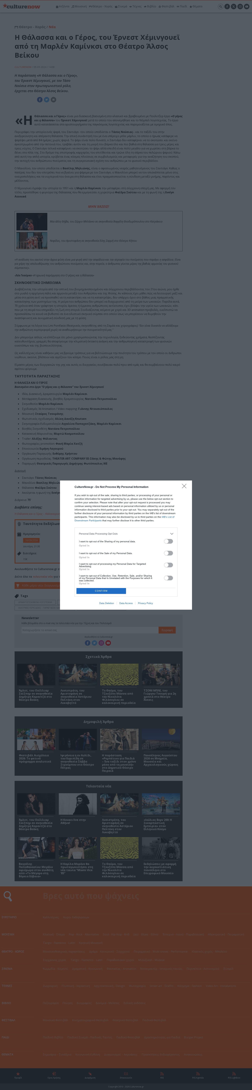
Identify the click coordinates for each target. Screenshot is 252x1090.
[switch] (168, 541)
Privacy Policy (145, 603)
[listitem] (126, 534)
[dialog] (126, 545)
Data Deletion (106, 603)
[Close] (185, 487)
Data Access (126, 603)
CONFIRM (101, 591)
